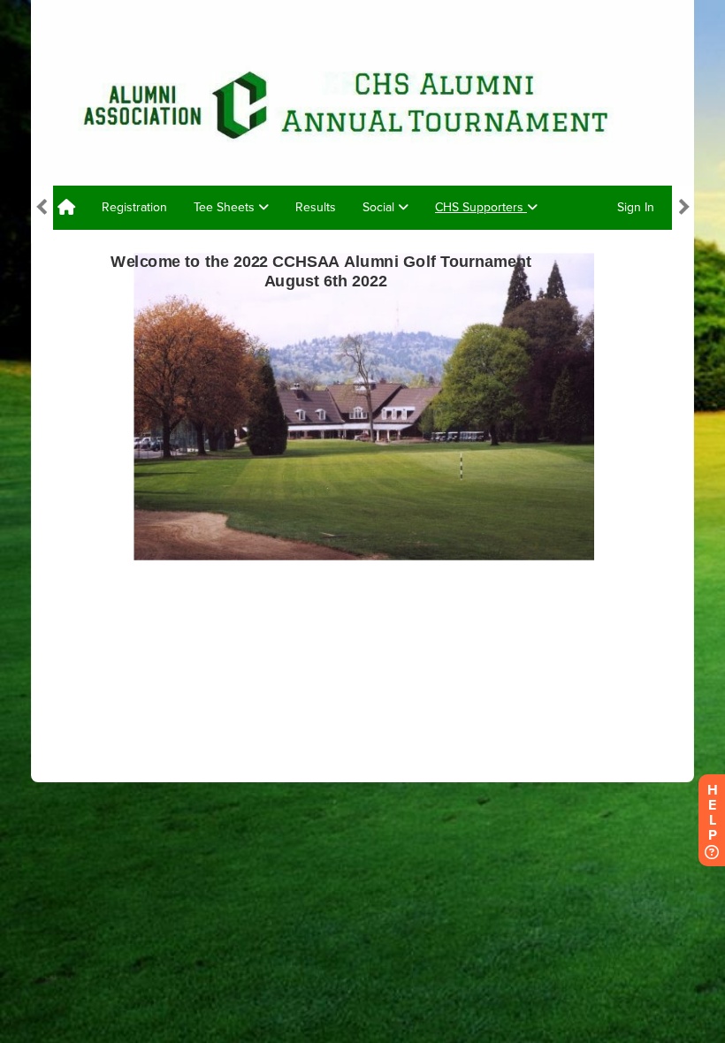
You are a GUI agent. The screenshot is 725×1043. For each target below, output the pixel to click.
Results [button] (315, 207)
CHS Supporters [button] (481, 207)
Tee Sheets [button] (226, 207)
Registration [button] (134, 207)
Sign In (635, 207)
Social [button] (380, 207)
